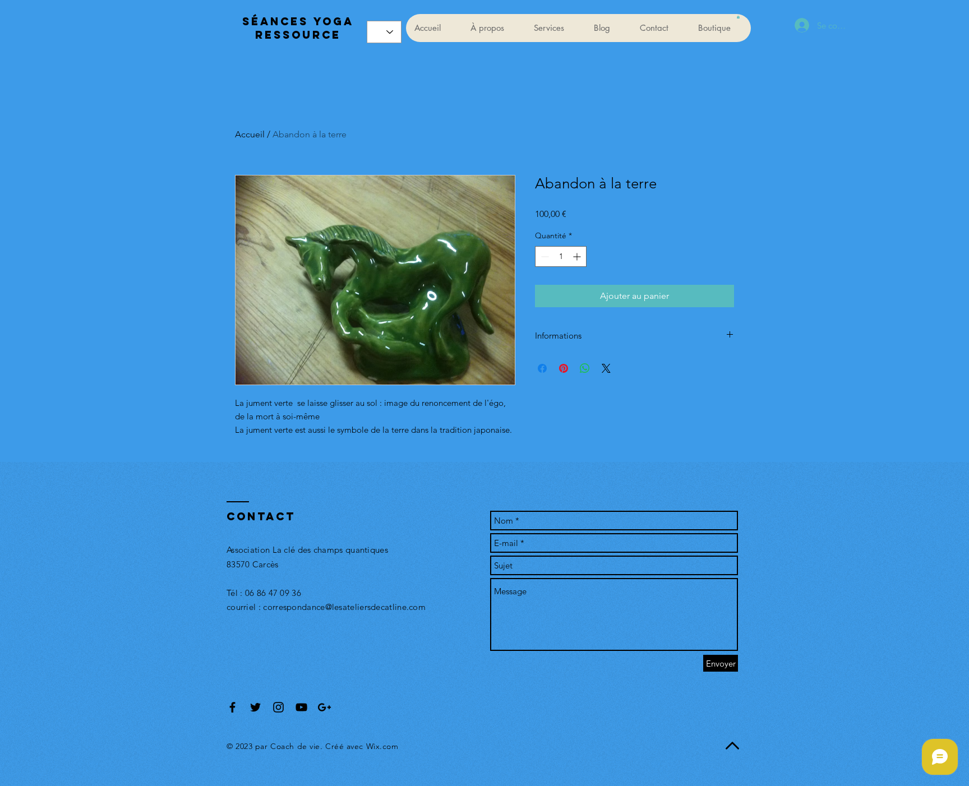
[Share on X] (606, 368)
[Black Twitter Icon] (255, 707)
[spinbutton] (561, 256)
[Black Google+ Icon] (324, 707)
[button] (738, 17)
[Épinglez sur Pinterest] (563, 368)
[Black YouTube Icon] (301, 707)
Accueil (250, 134)
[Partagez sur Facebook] (542, 368)
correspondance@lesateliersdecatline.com (344, 607)
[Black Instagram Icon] (278, 707)
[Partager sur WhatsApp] (585, 368)
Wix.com (382, 746)
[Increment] (578, 256)
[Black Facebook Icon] (232, 707)
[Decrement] (544, 256)
